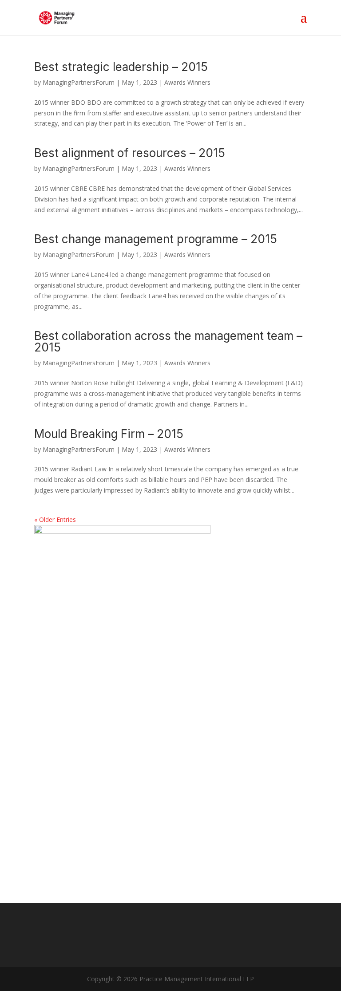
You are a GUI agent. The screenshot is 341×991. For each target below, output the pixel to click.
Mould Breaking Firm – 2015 (108, 434)
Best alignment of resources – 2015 (129, 153)
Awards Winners (187, 82)
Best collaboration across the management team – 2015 (168, 341)
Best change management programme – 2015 (155, 239)
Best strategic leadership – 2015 (121, 67)
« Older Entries (55, 519)
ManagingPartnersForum (79, 82)
